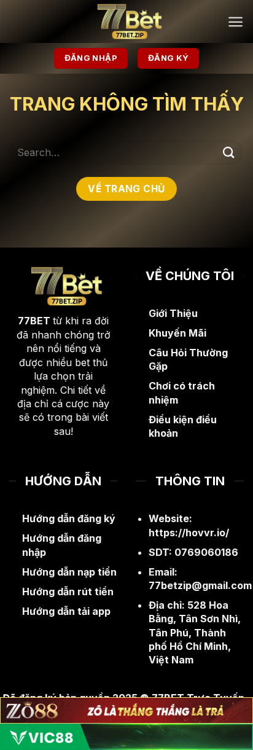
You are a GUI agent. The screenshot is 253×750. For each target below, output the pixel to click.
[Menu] (235, 22)
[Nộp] (229, 152)
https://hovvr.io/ (189, 532)
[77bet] (126, 21)
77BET (34, 320)
